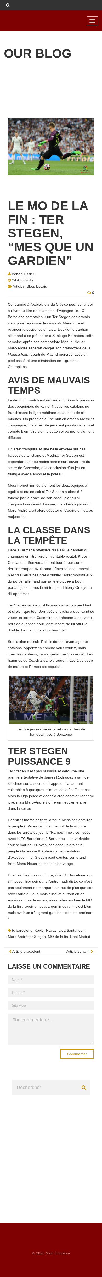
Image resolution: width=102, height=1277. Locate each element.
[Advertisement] (51, 1146)
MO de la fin (58, 936)
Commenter (77, 1054)
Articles (19, 286)
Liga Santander (71, 930)
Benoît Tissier (23, 274)
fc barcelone (22, 930)
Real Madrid (80, 936)
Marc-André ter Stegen (27, 936)
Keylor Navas (45, 930)
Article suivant (78, 951)
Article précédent (26, 951)
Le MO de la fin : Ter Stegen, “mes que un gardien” (51, 233)
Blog (30, 286)
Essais (41, 286)
